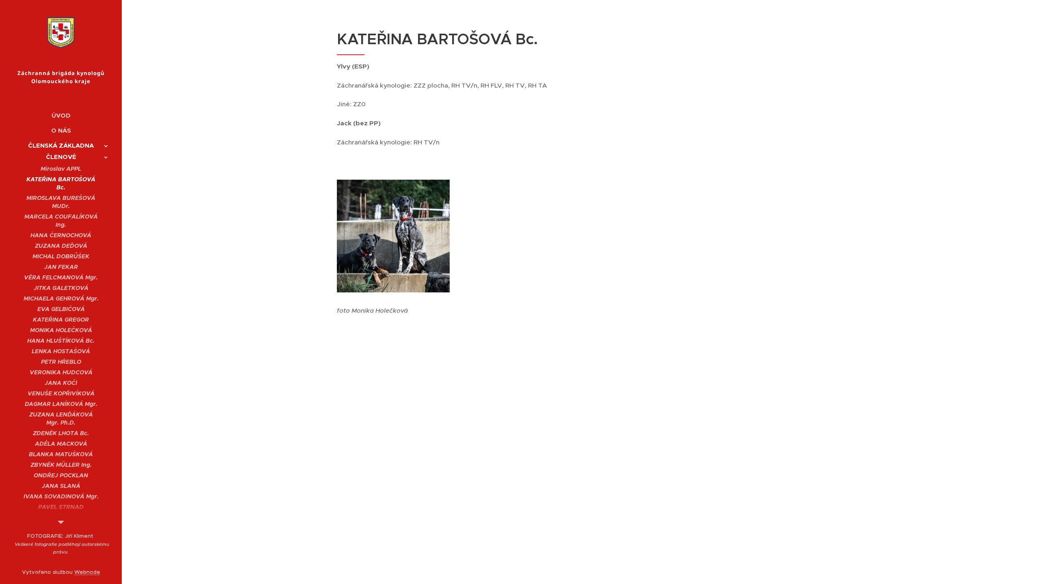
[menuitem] (60, 115)
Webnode (87, 572)
